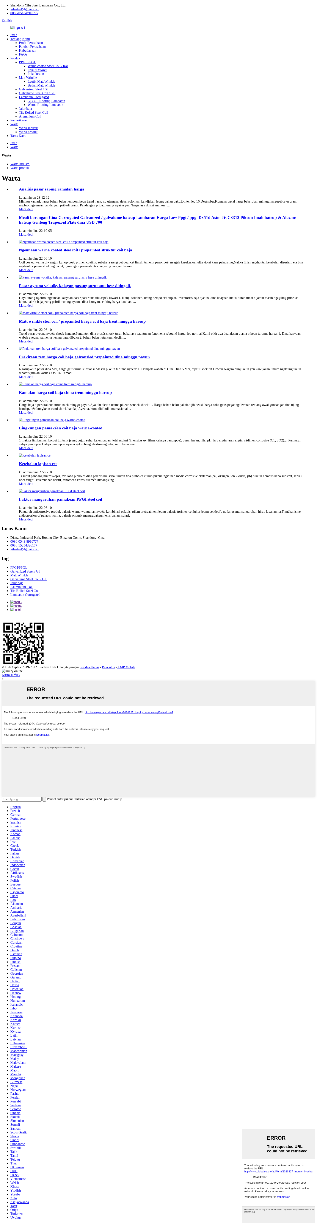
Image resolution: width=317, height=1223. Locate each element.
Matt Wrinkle (28, 77)
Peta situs (108, 667)
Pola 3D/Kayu (37, 70)
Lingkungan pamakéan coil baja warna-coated (60, 428)
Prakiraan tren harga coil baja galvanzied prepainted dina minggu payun (84, 357)
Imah (13, 35)
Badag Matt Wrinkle (41, 85)
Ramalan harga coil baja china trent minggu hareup (65, 392)
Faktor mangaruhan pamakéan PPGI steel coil (60, 499)
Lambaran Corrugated (34, 97)
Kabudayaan (27, 50)
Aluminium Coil (30, 116)
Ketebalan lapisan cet (38, 463)
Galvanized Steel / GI (33, 89)
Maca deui (26, 209)
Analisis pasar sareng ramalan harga (51, 189)
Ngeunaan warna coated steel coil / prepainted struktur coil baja (75, 250)
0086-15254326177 (23, 545)
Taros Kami (18, 136)
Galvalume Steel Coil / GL (37, 93)
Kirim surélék (11, 675)
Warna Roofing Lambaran (45, 105)
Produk (15, 58)
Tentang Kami (20, 39)
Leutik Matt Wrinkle (41, 81)
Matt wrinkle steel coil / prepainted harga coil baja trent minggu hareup (82, 321)
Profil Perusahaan (31, 43)
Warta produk (28, 132)
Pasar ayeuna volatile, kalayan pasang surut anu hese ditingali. (75, 285)
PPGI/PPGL (27, 62)
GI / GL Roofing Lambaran (46, 101)
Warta (14, 124)
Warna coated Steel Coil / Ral (48, 66)
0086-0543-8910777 (24, 13)
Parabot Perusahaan (32, 46)
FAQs (23, 54)
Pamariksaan (19, 120)
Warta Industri (28, 128)
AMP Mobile (126, 667)
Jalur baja (25, 108)
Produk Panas (89, 667)
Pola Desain (36, 74)
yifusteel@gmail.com (24, 9)
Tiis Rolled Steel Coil (33, 112)
